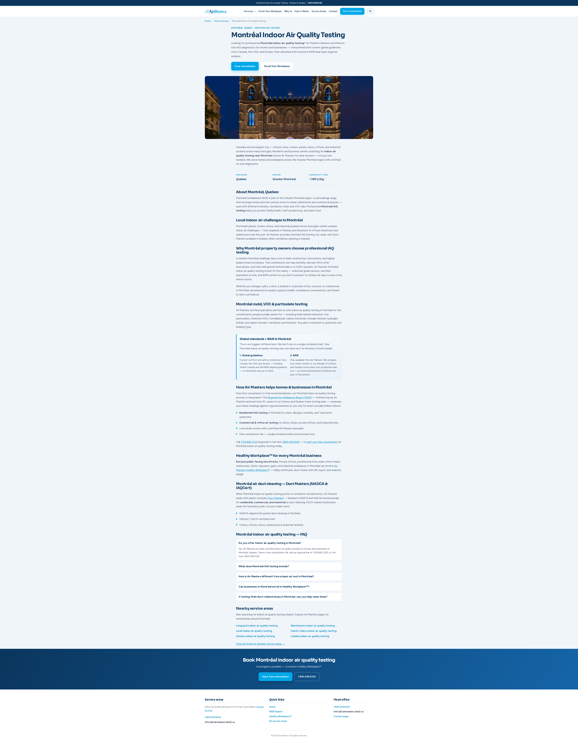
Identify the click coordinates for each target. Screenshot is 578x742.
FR (370, 11)
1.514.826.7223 (249, 441)
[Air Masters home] (217, 11)
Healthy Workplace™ (280, 716)
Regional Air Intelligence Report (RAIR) (290, 397)
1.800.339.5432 (314, 3)
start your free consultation (321, 441)
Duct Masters (276, 498)
